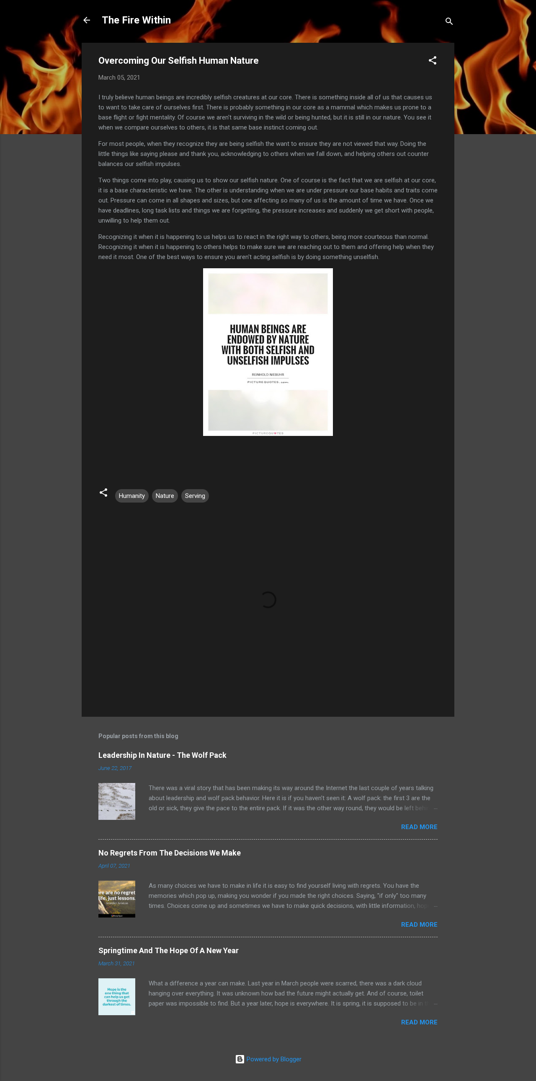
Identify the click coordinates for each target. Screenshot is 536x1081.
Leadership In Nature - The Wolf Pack (162, 755)
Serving (195, 496)
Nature (165, 496)
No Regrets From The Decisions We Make (169, 852)
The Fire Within (136, 20)
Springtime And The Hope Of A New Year (168, 950)
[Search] (449, 23)
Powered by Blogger (273, 1059)
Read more (419, 827)
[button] (433, 61)
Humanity (132, 496)
